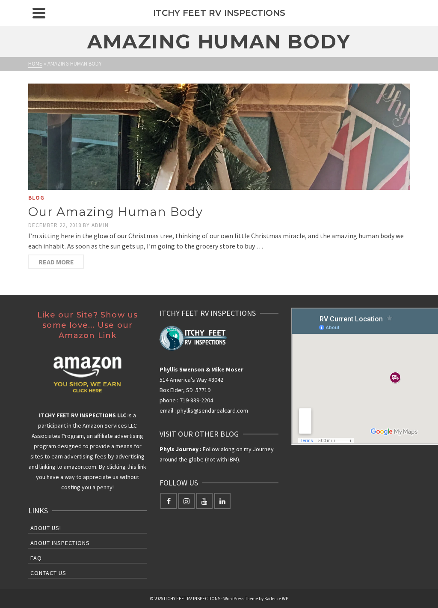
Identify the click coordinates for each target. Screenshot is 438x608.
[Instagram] (186, 501)
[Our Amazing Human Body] (219, 137)
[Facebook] (168, 501)
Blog (36, 197)
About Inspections (60, 543)
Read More (56, 262)
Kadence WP (276, 599)
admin (100, 225)
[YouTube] (204, 501)
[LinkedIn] (222, 501)
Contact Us (48, 573)
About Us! (45, 528)
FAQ (36, 558)
